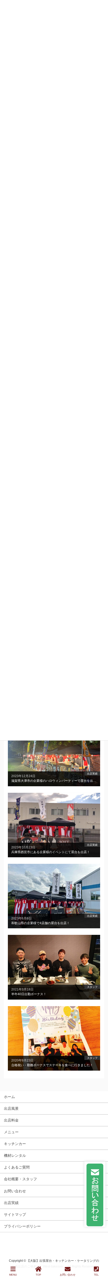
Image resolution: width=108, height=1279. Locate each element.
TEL (96, 1274)
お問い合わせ (15, 1191)
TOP (38, 1274)
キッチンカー (15, 1144)
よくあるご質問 (17, 1167)
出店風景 (11, 1108)
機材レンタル (15, 1155)
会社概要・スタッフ (20, 1179)
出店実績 (11, 1203)
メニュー (11, 1132)
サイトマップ (15, 1214)
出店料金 (11, 1120)
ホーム (9, 1097)
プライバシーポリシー (22, 1226)
